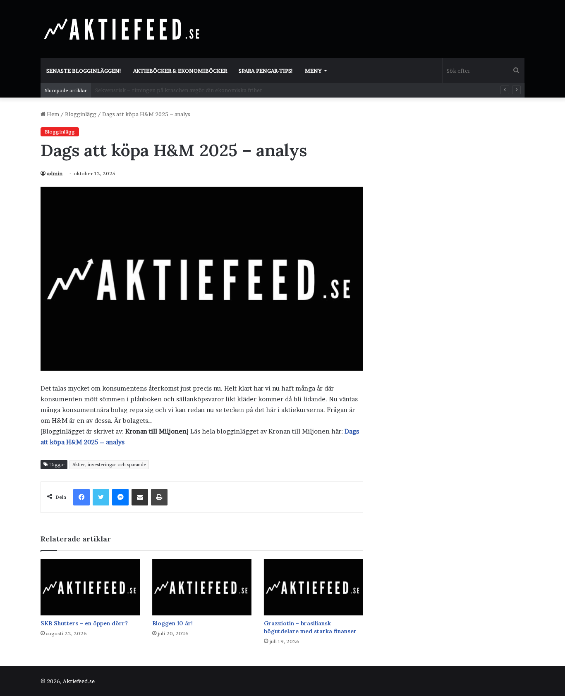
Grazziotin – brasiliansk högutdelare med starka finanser (310, 627)
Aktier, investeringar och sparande (109, 464)
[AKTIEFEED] (123, 28)
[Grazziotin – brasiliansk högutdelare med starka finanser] (313, 587)
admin (54, 173)
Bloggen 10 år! (172, 623)
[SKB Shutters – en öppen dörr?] (90, 587)
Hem (52, 114)
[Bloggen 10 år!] (201, 587)
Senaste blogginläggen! (84, 70)
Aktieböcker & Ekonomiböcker (180, 70)
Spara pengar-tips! (266, 70)
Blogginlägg (80, 114)
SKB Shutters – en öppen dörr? (84, 623)
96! (99, 90)
